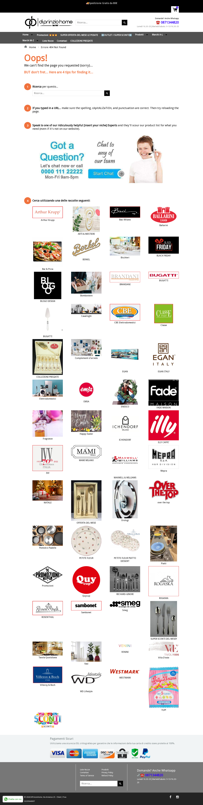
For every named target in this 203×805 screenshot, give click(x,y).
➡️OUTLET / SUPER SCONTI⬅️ (116, 35)
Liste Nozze (48, 41)
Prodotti (139, 34)
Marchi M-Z (28, 40)
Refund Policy (107, 775)
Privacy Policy (107, 772)
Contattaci (62, 41)
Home (25, 34)
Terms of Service (87, 775)
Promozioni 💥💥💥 (47, 35)
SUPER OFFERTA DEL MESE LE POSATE (79, 35)
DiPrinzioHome (36, 797)
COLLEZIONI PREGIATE (81, 41)
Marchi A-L (157, 34)
